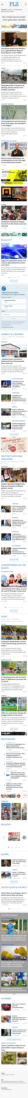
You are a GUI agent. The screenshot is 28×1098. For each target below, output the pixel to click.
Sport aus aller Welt (17, 621)
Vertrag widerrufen (22, 1082)
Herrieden (11, 104)
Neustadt (4, 461)
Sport (4, 616)
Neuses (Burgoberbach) (7, 918)
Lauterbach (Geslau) (10, 742)
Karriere (13, 1074)
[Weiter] (24, 837)
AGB (2, 1080)
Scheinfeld (4, 464)
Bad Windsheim (5, 243)
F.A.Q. (2, 1089)
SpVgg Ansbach (5, 619)
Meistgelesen (8, 739)
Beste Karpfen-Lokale (7, 11)
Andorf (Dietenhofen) (15, 752)
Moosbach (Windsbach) (13, 31)
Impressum (3, 1074)
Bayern (5, 854)
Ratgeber (6, 998)
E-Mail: (3, 311)
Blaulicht (6, 240)
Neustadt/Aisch (13, 771)
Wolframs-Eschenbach (18, 421)
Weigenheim (4, 466)
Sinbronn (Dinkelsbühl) (8, 944)
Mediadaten (4, 1088)
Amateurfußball (5, 621)
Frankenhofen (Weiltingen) (9, 141)
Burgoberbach (5, 971)
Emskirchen (15, 531)
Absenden (14, 318)
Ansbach (3, 31)
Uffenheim (4, 104)
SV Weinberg (15, 619)
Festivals (9, 9)
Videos (4, 801)
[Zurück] (4, 837)
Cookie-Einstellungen (13, 1082)
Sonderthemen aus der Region (13, 566)
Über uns (9, 1074)
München (15, 869)
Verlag (2, 1073)
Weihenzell (4, 342)
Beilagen (6, 824)
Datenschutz (14, 1081)
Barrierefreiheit (4, 1082)
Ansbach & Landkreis (12, 334)
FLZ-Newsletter (17, 9)
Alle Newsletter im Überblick (7, 327)
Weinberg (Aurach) (6, 660)
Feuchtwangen (20, 337)
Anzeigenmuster (7, 1089)
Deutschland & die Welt (14, 887)
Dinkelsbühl (11, 337)
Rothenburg (4, 339)
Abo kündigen (20, 1081)
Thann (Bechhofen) (17, 379)
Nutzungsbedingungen (6, 1081)
